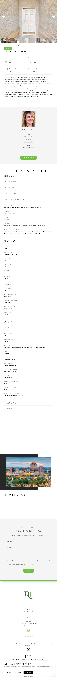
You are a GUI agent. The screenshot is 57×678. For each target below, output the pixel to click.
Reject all (8, 672)
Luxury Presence (39, 659)
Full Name (9, 541)
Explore (9, 504)
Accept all (28, 672)
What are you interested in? (15, 554)
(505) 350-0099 (28, 636)
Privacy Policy (29, 564)
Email (8, 548)
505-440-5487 (28, 142)
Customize (18, 672)
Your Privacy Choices (28, 676)
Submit (28, 570)
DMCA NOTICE (28, 645)
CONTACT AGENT (28, 158)
